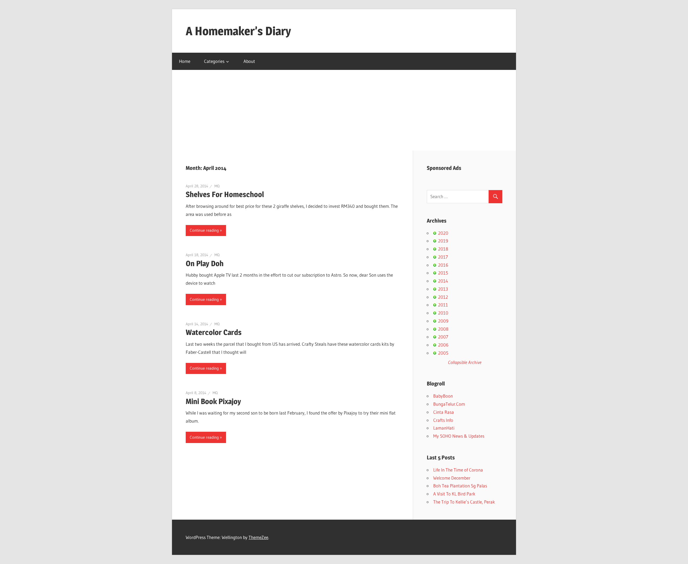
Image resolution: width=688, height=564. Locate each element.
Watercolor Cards (214, 332)
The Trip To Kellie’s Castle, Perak (464, 502)
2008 (443, 329)
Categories (214, 61)
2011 (443, 305)
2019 (443, 241)
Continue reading (204, 230)
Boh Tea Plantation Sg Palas (460, 485)
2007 (443, 337)
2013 (443, 289)
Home (184, 61)
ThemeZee (258, 537)
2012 (443, 297)
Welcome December (451, 478)
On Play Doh (205, 263)
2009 (443, 321)
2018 (443, 249)
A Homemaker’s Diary (238, 31)
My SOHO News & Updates (458, 436)
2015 (443, 273)
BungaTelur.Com (449, 404)
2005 (443, 353)
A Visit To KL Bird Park (454, 494)
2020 (443, 233)
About (249, 61)
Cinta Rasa (443, 412)
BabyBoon (443, 396)
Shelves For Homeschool (225, 194)
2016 (443, 265)
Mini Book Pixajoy (213, 401)
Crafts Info (443, 420)
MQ (217, 186)
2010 (443, 313)
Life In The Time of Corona (458, 470)
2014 (443, 281)
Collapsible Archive (464, 362)
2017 (443, 257)
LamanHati (443, 428)
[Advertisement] (344, 110)
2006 (443, 345)
